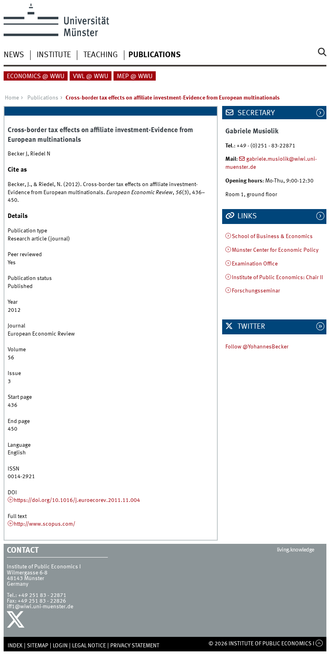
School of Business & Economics (272, 236)
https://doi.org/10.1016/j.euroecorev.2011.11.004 (77, 500)
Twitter (250, 326)
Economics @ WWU (35, 76)
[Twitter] (17, 621)
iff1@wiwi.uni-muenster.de (40, 606)
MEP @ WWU (135, 76)
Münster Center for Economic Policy (275, 250)
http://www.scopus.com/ (44, 524)
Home (12, 98)
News (14, 55)
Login (60, 646)
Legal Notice (89, 646)
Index (15, 646)
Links (246, 216)
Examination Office (255, 264)
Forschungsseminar (256, 291)
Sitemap (37, 646)
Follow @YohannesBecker (257, 347)
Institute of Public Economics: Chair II (277, 277)
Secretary (255, 113)
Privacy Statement (134, 646)
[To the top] (319, 644)
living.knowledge (295, 550)
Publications (154, 55)
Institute (54, 55)
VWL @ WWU (90, 76)
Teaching (100, 55)
